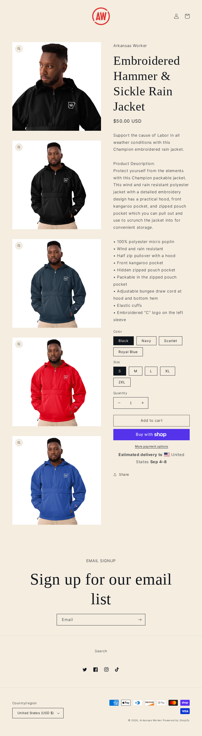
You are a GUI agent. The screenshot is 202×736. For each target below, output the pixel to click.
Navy (146, 341)
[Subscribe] (139, 619)
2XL (121, 382)
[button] (187, 16)
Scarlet (170, 341)
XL (167, 371)
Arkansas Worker (151, 720)
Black (123, 341)
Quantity (120, 393)
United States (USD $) (35, 713)
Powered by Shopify (176, 720)
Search (101, 651)
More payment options (151, 446)
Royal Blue (128, 352)
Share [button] (124, 474)
